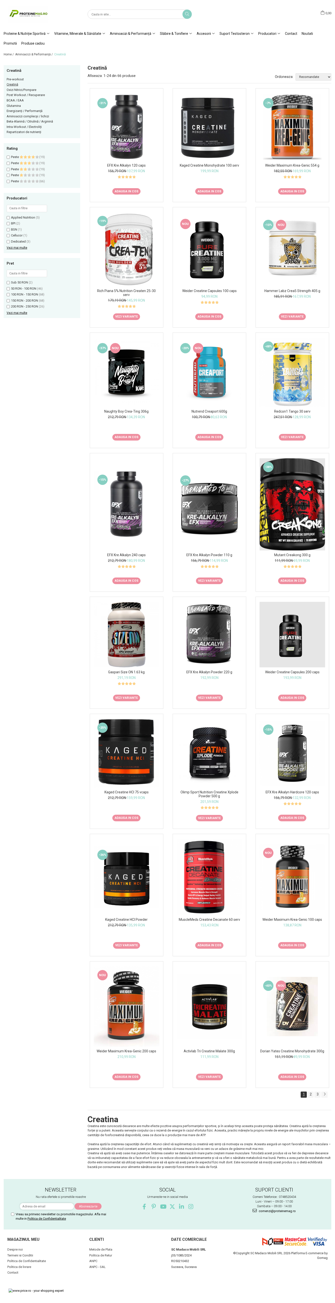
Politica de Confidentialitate (46, 1218)
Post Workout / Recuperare (26, 95)
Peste (15, 157)
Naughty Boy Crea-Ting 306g (126, 411)
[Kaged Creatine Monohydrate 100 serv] (209, 127)
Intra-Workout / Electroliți (24, 127)
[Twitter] (172, 1206)
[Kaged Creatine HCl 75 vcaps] (126, 753)
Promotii (10, 43)
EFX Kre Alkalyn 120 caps (126, 165)
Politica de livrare (19, 1267)
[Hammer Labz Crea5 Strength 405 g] (292, 249)
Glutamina (14, 106)
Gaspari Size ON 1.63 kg (126, 672)
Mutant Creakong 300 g (292, 555)
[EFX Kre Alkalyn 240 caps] (126, 504)
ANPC (93, 1261)
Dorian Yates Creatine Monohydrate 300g (292, 1051)
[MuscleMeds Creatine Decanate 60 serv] (209, 877)
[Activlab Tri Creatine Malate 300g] (209, 1006)
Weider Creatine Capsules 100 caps (209, 291)
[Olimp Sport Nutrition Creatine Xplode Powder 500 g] (209, 753)
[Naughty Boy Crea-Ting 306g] (126, 372)
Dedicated (18, 241)
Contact (291, 34)
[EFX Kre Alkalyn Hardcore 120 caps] (292, 753)
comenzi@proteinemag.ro (277, 1211)
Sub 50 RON (19, 282)
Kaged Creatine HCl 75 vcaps (126, 792)
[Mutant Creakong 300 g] (292, 504)
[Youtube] (163, 1206)
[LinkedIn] (181, 1206)
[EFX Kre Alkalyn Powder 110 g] (209, 504)
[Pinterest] (153, 1206)
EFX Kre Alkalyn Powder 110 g (209, 555)
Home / (9, 54)
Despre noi (15, 1249)
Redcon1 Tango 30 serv (292, 411)
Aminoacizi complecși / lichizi (28, 116)
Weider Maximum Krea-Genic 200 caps (126, 1051)
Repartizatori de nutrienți (24, 132)
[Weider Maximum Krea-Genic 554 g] (292, 127)
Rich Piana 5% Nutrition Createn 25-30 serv (126, 293)
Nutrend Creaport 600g (209, 411)
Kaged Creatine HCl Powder (126, 920)
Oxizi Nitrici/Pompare (21, 90)
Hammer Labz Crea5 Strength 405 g (292, 291)
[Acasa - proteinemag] (28, 14)
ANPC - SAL (97, 1267)
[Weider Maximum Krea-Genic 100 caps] (292, 877)
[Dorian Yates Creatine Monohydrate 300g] (292, 1006)
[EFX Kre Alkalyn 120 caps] (126, 127)
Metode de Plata (100, 1249)
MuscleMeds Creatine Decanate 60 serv (209, 920)
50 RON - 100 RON (23, 288)
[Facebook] (144, 1206)
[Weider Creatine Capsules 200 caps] (292, 634)
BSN (14, 229)
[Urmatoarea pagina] (324, 1095)
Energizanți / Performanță (24, 111)
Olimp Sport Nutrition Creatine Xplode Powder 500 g (209, 794)
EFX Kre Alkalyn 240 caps (126, 555)
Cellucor (17, 235)
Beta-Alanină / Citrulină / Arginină (30, 121)
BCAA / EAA (15, 100)
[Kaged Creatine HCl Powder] (126, 877)
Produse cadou (33, 43)
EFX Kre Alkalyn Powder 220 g (209, 672)
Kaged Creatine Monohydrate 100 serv (209, 165)
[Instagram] (191, 1206)
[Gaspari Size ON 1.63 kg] (126, 634)
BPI (13, 223)
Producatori (267, 34)
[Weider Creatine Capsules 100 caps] (209, 249)
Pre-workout (15, 79)
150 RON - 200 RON (24, 300)
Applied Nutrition (23, 217)
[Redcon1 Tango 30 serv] (292, 372)
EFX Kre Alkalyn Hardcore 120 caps (292, 792)
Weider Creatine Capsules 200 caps (292, 672)
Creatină (12, 84)
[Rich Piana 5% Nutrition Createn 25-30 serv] (126, 249)
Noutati (307, 34)
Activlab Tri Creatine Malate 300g (209, 1051)
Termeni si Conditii (20, 1255)
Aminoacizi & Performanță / (34, 54)
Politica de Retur (100, 1255)
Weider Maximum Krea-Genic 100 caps (292, 920)
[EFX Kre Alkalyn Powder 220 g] (209, 635)
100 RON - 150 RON (24, 294)
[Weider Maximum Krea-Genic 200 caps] (126, 1006)
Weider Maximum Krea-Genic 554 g (292, 165)
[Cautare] (187, 14)
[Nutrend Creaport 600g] (209, 372)
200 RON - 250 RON (24, 306)
